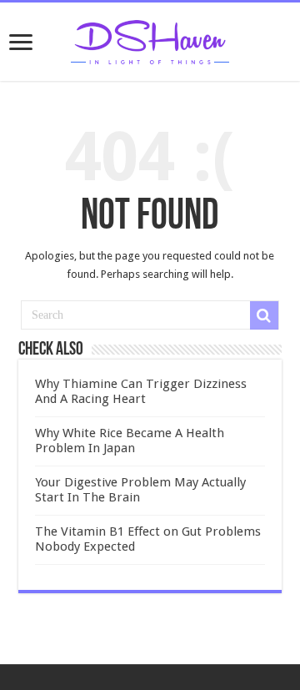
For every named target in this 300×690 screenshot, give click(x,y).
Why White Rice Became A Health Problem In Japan (129, 441)
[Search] (264, 315)
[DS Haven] (150, 39)
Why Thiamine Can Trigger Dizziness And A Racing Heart (141, 391)
